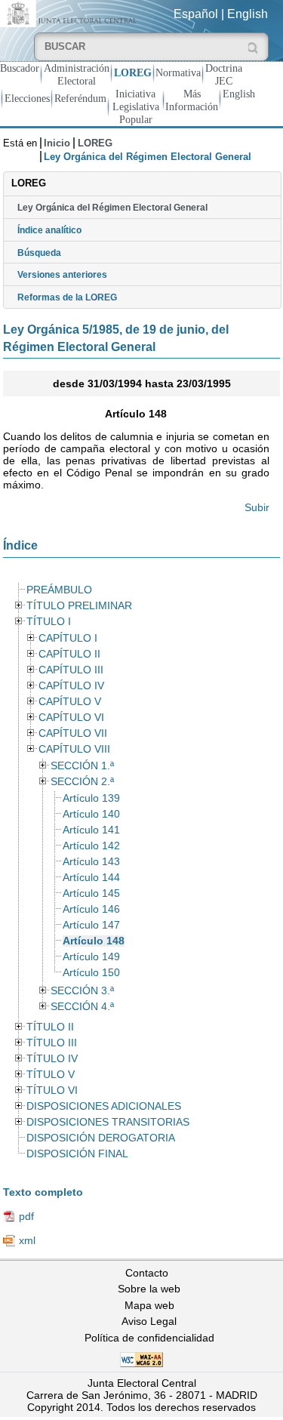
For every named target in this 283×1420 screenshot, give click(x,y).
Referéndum (80, 98)
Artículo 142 (91, 846)
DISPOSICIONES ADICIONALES (103, 1106)
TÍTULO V (50, 1074)
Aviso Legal (149, 1321)
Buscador (19, 68)
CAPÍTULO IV (71, 686)
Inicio (57, 143)
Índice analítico (49, 230)
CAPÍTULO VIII (74, 749)
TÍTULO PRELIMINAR (79, 605)
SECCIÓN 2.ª (82, 781)
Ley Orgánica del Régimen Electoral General (112, 207)
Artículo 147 (91, 925)
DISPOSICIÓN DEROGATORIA (100, 1138)
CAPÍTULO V (69, 701)
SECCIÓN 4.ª (82, 1006)
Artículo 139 (91, 798)
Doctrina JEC (223, 74)
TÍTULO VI (52, 1090)
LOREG (133, 72)
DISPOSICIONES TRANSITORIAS (107, 1122)
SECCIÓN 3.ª (82, 990)
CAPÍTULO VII (72, 733)
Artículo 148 (94, 941)
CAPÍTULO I (67, 638)
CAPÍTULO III (70, 670)
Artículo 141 (91, 830)
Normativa (178, 72)
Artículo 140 (91, 814)
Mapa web (149, 1305)
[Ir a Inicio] (70, 12)
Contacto (146, 1273)
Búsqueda (39, 253)
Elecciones (27, 98)
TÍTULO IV (52, 1058)
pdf (26, 1216)
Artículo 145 (91, 893)
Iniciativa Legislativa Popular (135, 106)
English (247, 14)
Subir (257, 507)
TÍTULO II (50, 1027)
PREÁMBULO (59, 590)
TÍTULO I (48, 621)
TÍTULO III (51, 1043)
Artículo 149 (91, 957)
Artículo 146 (91, 909)
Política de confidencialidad (149, 1338)
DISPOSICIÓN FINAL (77, 1154)
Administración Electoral (76, 74)
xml (27, 1240)
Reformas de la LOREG (67, 297)
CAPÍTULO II (69, 654)
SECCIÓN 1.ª (82, 766)
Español (196, 14)
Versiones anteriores (62, 275)
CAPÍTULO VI (71, 717)
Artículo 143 (91, 861)
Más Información (191, 100)
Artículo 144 (91, 877)
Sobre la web (149, 1289)
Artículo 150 (91, 972)
